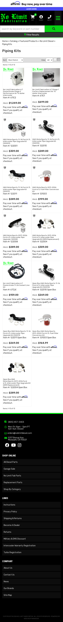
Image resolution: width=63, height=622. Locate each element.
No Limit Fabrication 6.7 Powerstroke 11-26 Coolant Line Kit (16, 285)
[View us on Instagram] (19, 446)
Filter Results (32, 35)
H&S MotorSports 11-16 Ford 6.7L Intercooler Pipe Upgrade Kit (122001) (16, 141)
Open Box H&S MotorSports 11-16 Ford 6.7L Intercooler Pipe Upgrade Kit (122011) (16, 333)
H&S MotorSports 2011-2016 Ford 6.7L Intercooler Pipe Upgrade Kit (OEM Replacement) (45, 237)
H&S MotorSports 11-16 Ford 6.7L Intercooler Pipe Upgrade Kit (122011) (16, 189)
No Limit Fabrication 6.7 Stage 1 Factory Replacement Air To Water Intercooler (45, 91)
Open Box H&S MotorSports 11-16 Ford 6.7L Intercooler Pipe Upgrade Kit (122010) (46, 285)
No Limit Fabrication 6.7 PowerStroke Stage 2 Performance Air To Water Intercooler (14, 92)
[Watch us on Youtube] (13, 446)
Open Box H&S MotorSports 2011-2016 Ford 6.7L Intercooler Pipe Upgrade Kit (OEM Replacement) (16, 382)
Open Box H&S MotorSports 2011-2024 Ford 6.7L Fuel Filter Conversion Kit (45, 333)
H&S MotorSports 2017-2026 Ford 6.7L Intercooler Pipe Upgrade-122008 (15, 237)
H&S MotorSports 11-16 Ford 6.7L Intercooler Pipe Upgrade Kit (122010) (46, 141)
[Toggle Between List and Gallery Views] (57, 59)
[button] (31, 28)
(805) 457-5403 (16, 422)
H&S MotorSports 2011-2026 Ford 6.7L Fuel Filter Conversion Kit (45, 189)
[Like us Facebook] (7, 446)
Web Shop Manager (31, 618)
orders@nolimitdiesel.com (19, 433)
